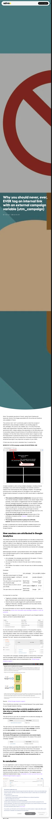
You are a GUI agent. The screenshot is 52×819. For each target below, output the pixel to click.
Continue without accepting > (41, 813)
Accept (30, 813)
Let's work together (43, 3)
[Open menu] (50, 3)
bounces (24, 516)
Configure (19, 813)
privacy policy (22, 806)
